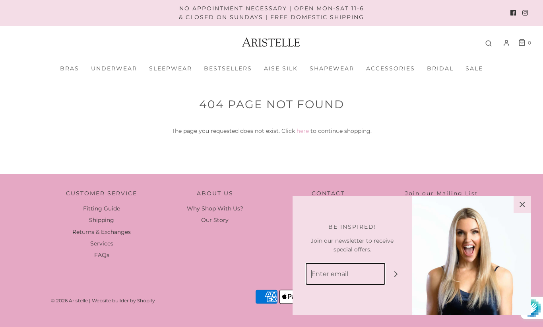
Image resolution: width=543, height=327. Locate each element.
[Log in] (506, 43)
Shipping (101, 220)
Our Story (215, 220)
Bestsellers (228, 68)
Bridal (440, 68)
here (303, 130)
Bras (69, 68)
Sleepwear (170, 68)
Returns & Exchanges (101, 232)
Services (101, 243)
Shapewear (332, 68)
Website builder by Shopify (123, 301)
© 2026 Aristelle (69, 301)
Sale (474, 68)
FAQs (101, 255)
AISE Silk (281, 68)
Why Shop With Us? (215, 208)
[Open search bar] (488, 43)
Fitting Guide (101, 208)
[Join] (396, 274)
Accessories (390, 68)
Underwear (114, 68)
